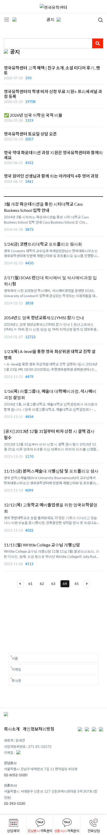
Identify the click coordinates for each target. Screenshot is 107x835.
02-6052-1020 (15, 775)
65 (77, 584)
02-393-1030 (14, 803)
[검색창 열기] (97, 19)
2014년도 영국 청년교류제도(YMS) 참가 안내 (44, 317)
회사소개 (12, 728)
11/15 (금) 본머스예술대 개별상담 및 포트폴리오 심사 (51, 470)
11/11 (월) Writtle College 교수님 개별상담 (42, 544)
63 (53, 584)
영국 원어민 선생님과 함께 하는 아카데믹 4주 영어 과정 (51, 175)
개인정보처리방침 (38, 728)
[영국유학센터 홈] (53, 6)
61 (30, 584)
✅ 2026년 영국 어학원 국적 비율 (33, 115)
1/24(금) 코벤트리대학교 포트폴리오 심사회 (43, 244)
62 (42, 584)
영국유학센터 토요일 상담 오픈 (30, 133)
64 (65, 584)
